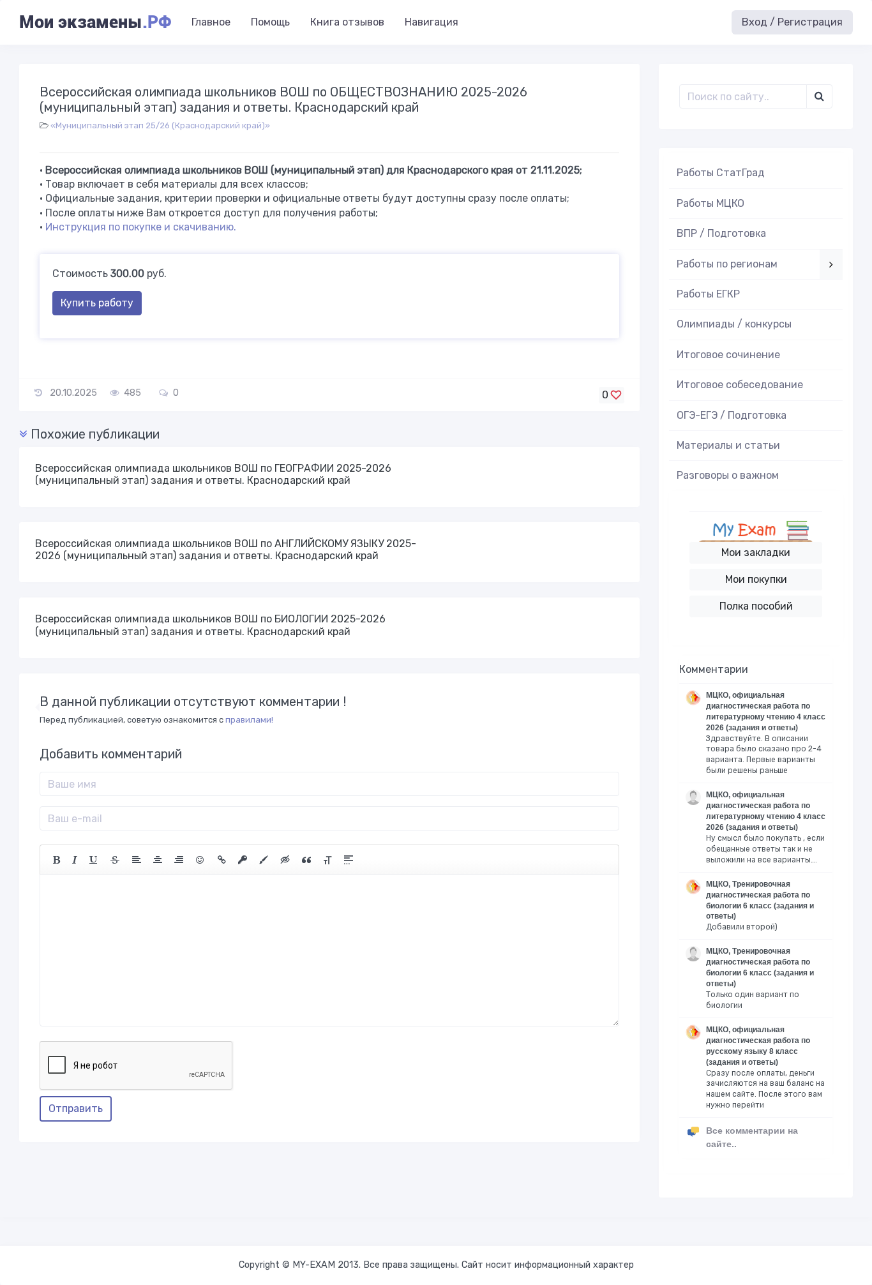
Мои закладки (755, 552)
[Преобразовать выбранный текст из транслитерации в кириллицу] (327, 860)
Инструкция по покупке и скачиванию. (140, 227)
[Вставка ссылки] (221, 860)
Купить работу (97, 303)
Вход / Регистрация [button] (792, 22)
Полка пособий (756, 606)
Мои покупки (756, 579)
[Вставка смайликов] (200, 860)
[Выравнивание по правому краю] (179, 860)
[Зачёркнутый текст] (115, 860)
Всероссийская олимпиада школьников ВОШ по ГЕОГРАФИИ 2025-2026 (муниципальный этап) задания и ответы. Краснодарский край (213, 474)
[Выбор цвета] (263, 860)
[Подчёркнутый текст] (94, 860)
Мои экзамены (95, 22)
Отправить (76, 1108)
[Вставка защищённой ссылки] (242, 860)
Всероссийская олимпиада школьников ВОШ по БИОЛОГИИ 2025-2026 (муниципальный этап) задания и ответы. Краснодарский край (210, 625)
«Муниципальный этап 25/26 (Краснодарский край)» (160, 125)
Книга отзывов (347, 22)
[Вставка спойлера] (348, 860)
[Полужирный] (56, 860)
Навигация (431, 22)
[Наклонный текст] (75, 860)
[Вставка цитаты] (306, 860)
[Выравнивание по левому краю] (136, 860)
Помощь (270, 22)
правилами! (249, 720)
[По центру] (158, 860)
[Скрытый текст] (285, 860)
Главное (211, 22)
